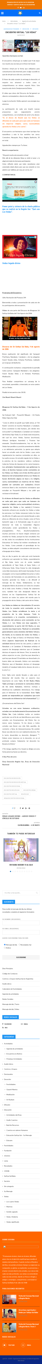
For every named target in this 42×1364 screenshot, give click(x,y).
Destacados (8, 1074)
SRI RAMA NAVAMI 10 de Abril (21, 865)
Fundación (8, 1151)
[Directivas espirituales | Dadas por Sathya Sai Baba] (9, 1313)
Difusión (35, 29)
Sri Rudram (10, 1100)
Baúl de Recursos (12, 1125)
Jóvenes (7, 1156)
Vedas (6, 1196)
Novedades (8, 1166)
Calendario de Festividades (12, 989)
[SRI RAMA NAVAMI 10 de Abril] (21, 850)
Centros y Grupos (10, 1069)
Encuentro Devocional (12, 786)
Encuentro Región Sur (11, 790)
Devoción (25, 29)
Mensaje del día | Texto (10, 1004)
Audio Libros (6, 984)
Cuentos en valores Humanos (17, 1130)
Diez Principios (7, 968)
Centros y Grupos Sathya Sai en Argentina (21, 4)
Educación (8, 1110)
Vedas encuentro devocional (14, 798)
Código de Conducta (9, 974)
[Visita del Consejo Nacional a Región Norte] (9, 1299)
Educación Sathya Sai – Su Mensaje (19, 1135)
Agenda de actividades (29, 21)
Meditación (10, 1094)
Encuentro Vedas (29, 790)
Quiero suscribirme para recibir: (15, 938)
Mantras (9, 1207)
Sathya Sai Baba (10, 1176)
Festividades (11, 1084)
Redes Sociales (7, 999)
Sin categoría (9, 1186)
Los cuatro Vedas (12, 1202)
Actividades (14, 21)
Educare (9, 1140)
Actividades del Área (13, 1115)
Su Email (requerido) (10, 929)
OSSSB (6, 1171)
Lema (6, 1161)
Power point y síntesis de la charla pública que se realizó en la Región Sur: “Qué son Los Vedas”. (21, 209)
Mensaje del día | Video (10, 1009)
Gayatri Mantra (11, 1089)
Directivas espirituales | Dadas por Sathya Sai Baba (28, 1311)
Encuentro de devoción (12, 778)
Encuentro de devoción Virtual (15, 782)
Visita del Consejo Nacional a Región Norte (29, 1297)
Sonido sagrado (12, 1212)
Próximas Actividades (14, 1059)
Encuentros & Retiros (14, 1054)
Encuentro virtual (10, 794)
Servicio (7, 1181)
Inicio (4, 21)
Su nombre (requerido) (11, 919)
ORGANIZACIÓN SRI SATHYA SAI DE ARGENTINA (20, 2)
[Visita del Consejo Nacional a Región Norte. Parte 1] (9, 1327)
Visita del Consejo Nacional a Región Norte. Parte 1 (29, 1325)
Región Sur (25, 794)
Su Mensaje (8, 1191)
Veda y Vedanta (12, 1217)
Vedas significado (12, 1222)
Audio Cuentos (12, 1120)
